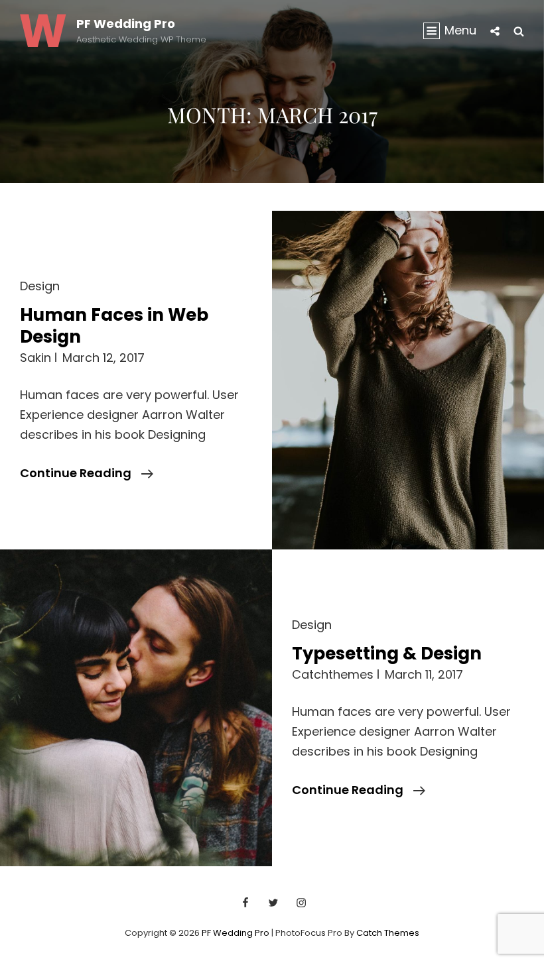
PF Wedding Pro (125, 23)
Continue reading (86, 473)
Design (40, 286)
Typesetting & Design (387, 653)
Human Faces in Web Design (114, 326)
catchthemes (333, 674)
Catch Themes (387, 933)
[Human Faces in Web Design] (408, 380)
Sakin (35, 357)
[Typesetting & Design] (136, 707)
